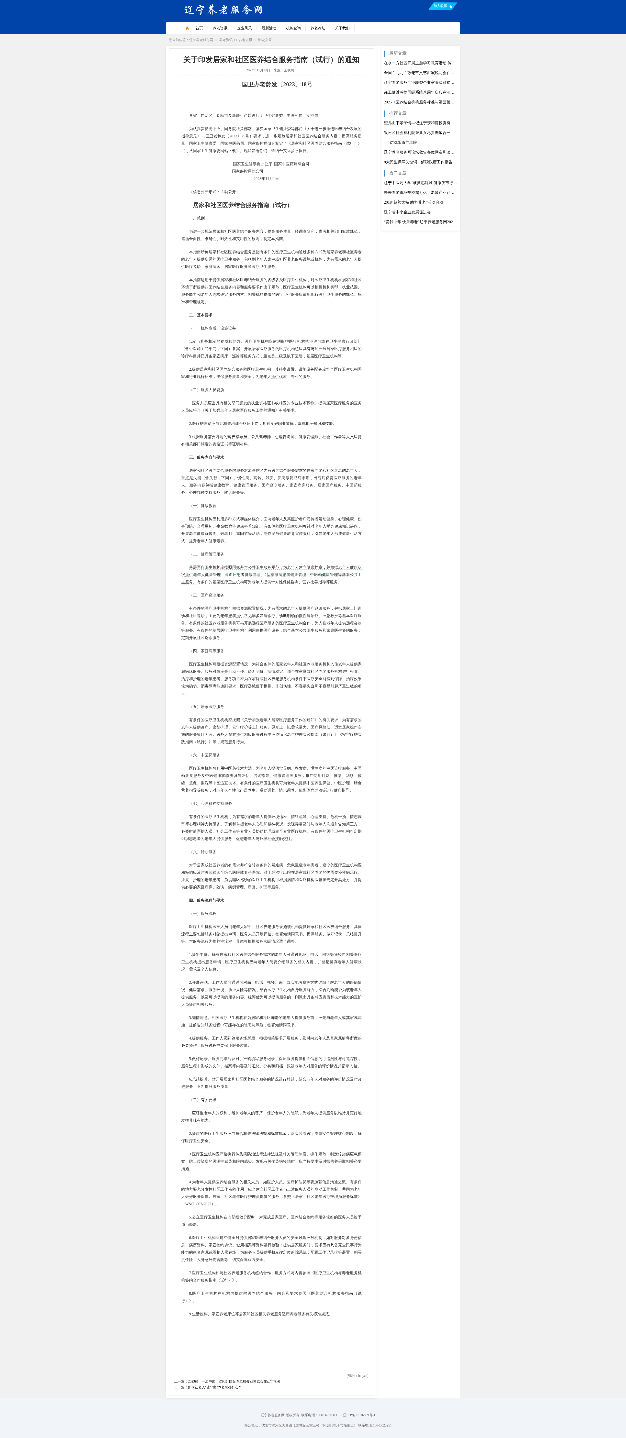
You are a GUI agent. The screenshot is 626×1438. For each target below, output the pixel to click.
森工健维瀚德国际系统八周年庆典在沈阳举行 (420, 92)
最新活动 (269, 28)
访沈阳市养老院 (400, 142)
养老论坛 (318, 28)
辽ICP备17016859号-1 (359, 1415)
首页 (199, 28)
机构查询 (293, 28)
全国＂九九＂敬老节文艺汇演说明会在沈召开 (420, 73)
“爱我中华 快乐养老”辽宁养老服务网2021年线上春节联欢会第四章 (420, 222)
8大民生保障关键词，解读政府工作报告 (418, 162)
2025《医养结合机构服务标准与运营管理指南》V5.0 (420, 102)
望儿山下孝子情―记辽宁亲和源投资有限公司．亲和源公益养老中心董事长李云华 (420, 123)
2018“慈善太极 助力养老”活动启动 (413, 202)
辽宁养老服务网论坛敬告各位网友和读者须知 (420, 152)
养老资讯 (220, 28)
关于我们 (342, 28)
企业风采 (244, 28)
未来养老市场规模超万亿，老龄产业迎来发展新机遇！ (420, 192)
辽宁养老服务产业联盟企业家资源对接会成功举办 (420, 82)
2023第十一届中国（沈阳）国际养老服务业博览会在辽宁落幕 (234, 1381)
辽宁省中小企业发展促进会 (407, 212)
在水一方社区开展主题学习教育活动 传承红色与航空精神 (420, 63)
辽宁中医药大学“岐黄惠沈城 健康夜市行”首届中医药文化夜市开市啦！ (420, 183)
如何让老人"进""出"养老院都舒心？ (215, 1387)
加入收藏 (440, 6)
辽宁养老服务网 (201, 40)
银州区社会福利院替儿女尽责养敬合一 (417, 133)
